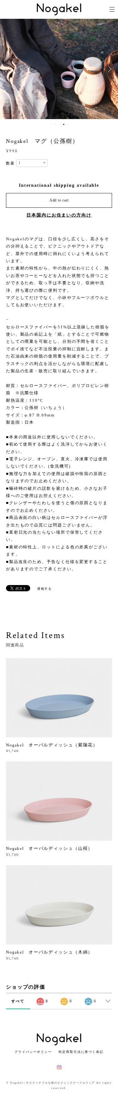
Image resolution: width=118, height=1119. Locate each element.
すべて (18, 1001)
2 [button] (55, 124)
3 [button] (59, 124)
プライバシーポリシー (33, 1052)
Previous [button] (9, 69)
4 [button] (63, 124)
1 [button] (51, 124)
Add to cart (59, 200)
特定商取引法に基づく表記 (81, 1052)
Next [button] (108, 69)
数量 (10, 163)
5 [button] (67, 124)
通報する (44, 588)
